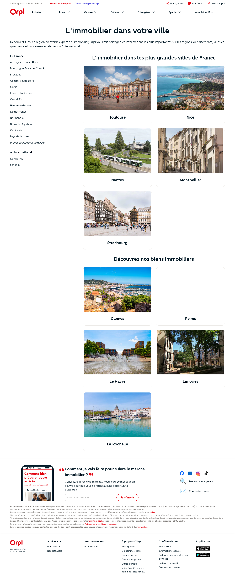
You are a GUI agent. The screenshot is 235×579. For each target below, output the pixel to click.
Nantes (117, 180)
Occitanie (16, 130)
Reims (190, 318)
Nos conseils (53, 546)
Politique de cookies (169, 563)
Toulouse (117, 117)
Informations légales (169, 550)
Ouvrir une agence (131, 559)
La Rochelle (117, 444)
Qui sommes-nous (131, 550)
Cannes (117, 318)
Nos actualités (54, 550)
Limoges (190, 381)
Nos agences (128, 546)
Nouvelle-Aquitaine (21, 124)
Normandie (17, 117)
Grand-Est (16, 99)
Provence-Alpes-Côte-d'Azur (27, 142)
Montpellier (190, 180)
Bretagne (15, 74)
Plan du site (165, 546)
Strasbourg (117, 243)
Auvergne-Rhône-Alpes (24, 62)
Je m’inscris (127, 497)
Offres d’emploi (130, 563)
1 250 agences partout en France (27, 3)
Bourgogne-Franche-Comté (27, 68)
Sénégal (15, 164)
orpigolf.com (91, 546)
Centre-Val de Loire (22, 80)
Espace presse (129, 555)
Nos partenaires (94, 541)
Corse (13, 87)
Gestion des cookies (169, 567)
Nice (190, 117)
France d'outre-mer (22, 93)
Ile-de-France (18, 111)
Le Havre (117, 381)
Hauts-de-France (20, 105)
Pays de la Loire (19, 136)
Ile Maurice (16, 158)
